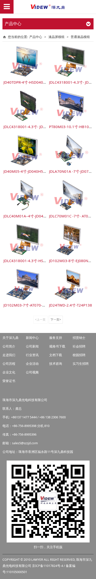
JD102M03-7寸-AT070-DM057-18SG (34, 305)
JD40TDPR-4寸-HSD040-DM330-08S (34, 82)
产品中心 (35, 37)
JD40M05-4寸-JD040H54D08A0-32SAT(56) (39, 171)
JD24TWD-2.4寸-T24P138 (70, 305)
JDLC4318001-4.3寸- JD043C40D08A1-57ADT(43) (45, 126)
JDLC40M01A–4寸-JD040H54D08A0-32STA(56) (43, 215)
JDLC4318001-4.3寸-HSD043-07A (32, 260)
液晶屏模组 (56, 37)
